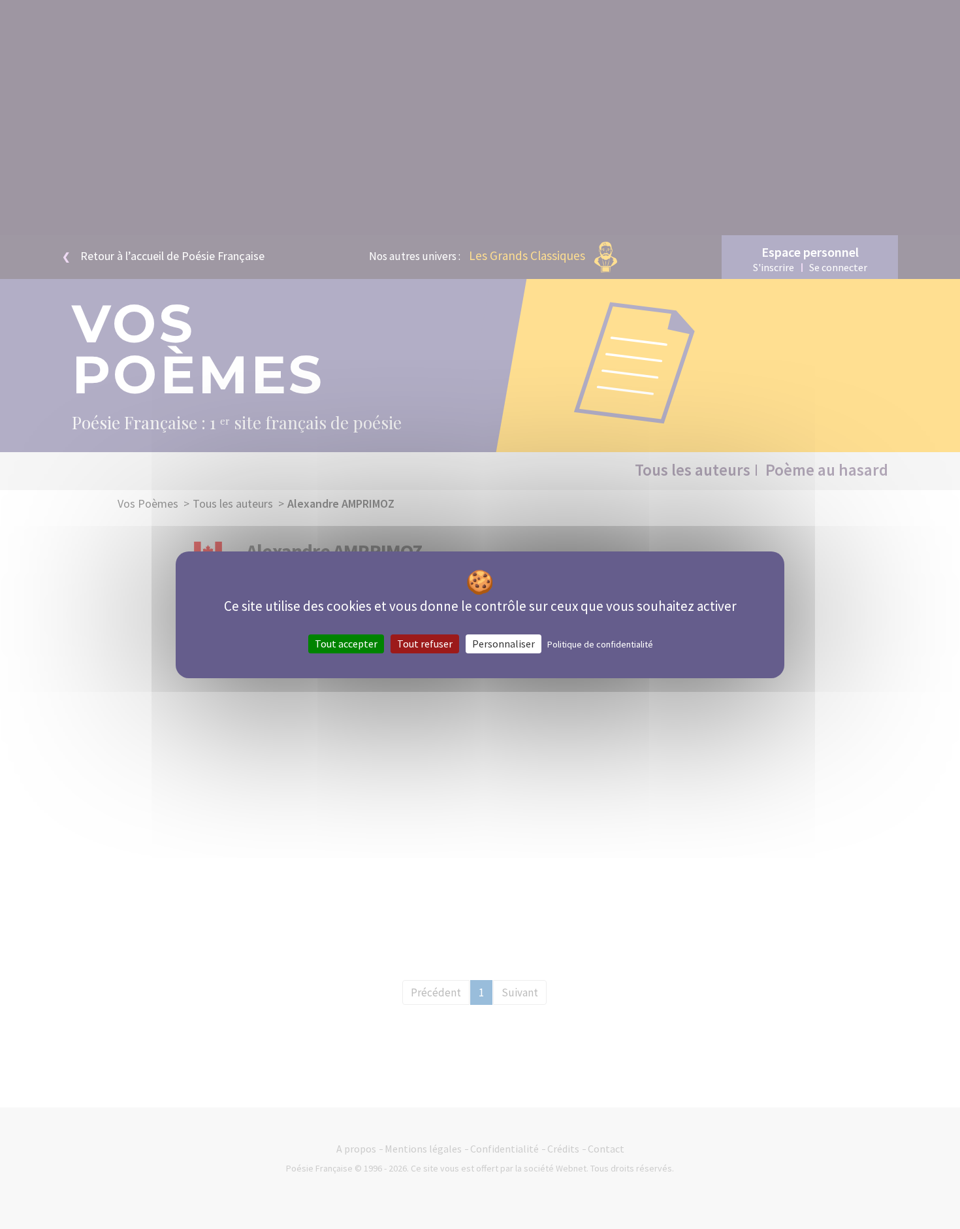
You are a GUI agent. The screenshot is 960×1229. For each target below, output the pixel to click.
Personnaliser (503, 642)
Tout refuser (425, 642)
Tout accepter (346, 642)
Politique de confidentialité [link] (600, 643)
